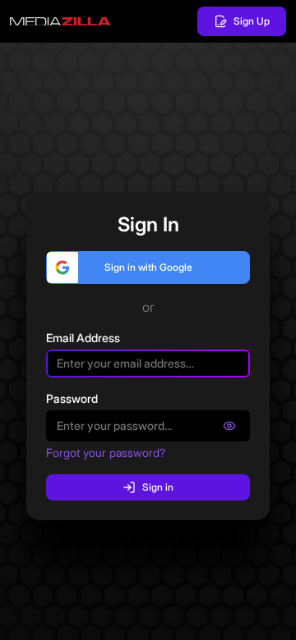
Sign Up (252, 21)
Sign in (157, 487)
